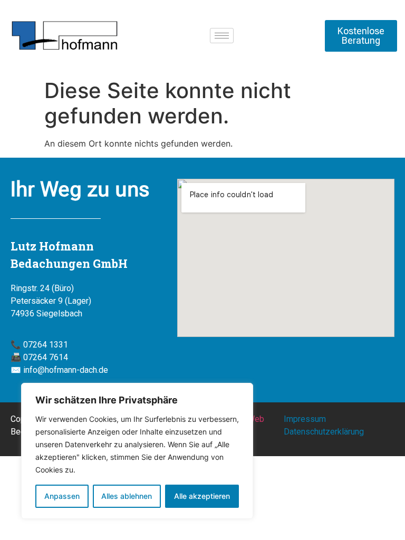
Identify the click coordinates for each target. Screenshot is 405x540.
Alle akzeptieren (202, 495)
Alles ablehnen (126, 495)
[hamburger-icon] (222, 35)
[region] (137, 451)
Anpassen (62, 495)
